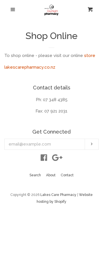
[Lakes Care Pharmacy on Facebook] (43, 158)
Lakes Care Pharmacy (58, 195)
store (89, 55)
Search (35, 175)
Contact (67, 175)
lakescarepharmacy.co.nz (29, 67)
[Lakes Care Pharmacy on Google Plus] (57, 158)
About (51, 175)
